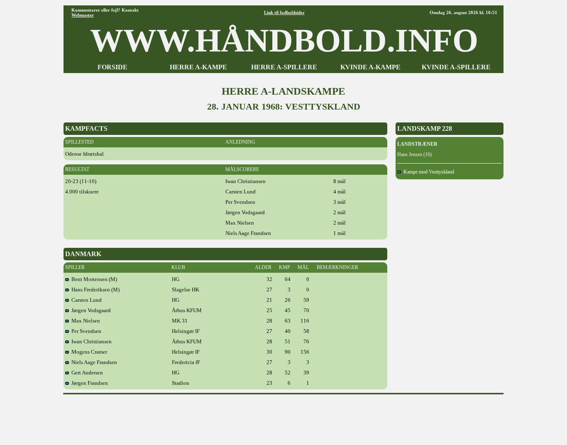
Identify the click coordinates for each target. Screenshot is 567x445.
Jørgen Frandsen (88, 383)
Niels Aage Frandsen (93, 362)
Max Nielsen (84, 321)
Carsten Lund (85, 300)
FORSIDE (112, 67)
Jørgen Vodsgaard (90, 310)
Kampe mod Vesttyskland (427, 172)
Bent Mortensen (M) (93, 279)
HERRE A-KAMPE (198, 67)
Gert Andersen (86, 372)
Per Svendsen (85, 331)
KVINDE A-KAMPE (370, 67)
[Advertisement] (283, 416)
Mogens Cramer (88, 352)
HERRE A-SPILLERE (284, 67)
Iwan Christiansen (90, 341)
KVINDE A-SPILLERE (456, 67)
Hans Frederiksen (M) (94, 289)
